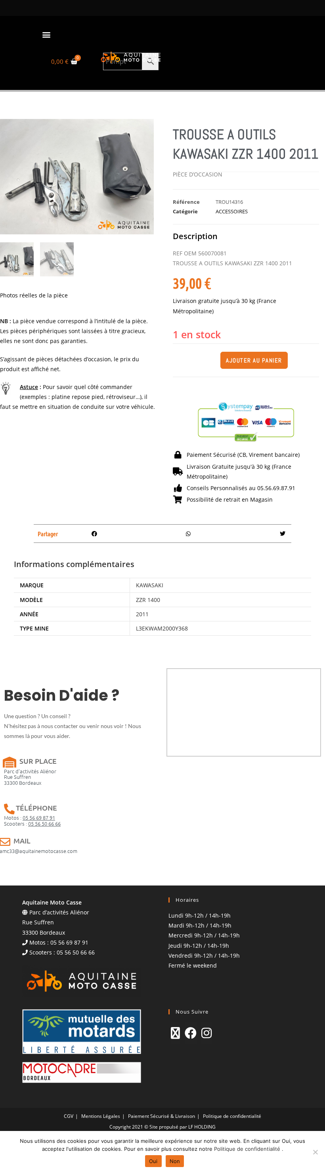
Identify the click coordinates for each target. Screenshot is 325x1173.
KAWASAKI (149, 585)
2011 (142, 614)
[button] (46, 34)
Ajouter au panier (254, 360)
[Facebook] (191, 1033)
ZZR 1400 (148, 600)
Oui (153, 1161)
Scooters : (32, 823)
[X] (175, 1033)
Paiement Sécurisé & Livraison (161, 1116)
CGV (68, 1116)
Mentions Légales (100, 1116)
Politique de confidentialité (232, 1116)
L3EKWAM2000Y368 (162, 628)
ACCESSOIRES (232, 211)
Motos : (29, 817)
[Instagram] (206, 1033)
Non (175, 1161)
